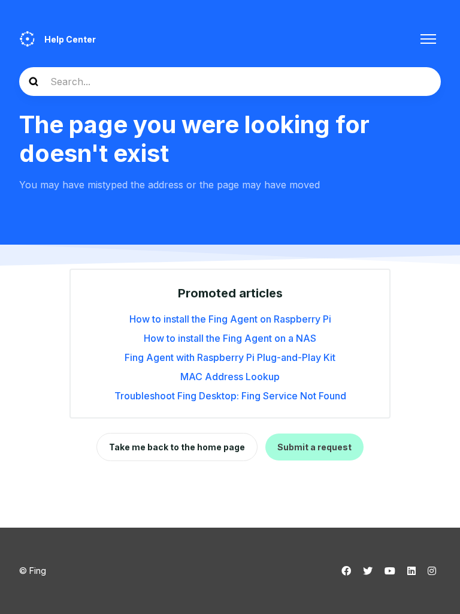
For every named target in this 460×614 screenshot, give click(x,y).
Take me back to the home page (177, 447)
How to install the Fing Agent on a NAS (230, 338)
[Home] (27, 39)
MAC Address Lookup (230, 377)
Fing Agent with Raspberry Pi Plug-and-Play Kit (230, 357)
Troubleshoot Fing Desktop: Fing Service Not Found (230, 396)
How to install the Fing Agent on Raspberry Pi (230, 319)
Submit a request (314, 447)
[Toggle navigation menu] (428, 39)
